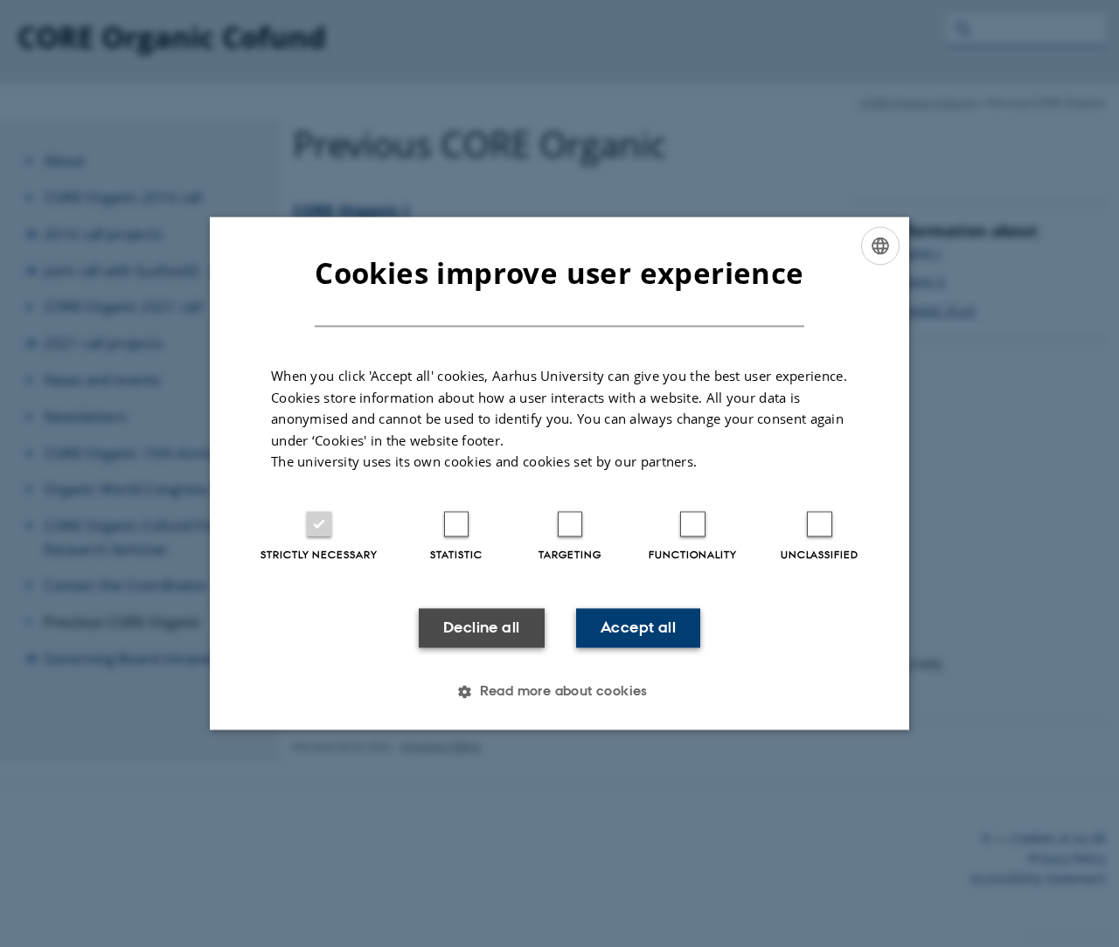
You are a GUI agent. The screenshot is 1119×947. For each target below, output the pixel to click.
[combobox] (880, 245)
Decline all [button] (481, 627)
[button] (559, 691)
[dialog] (559, 473)
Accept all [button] (638, 627)
